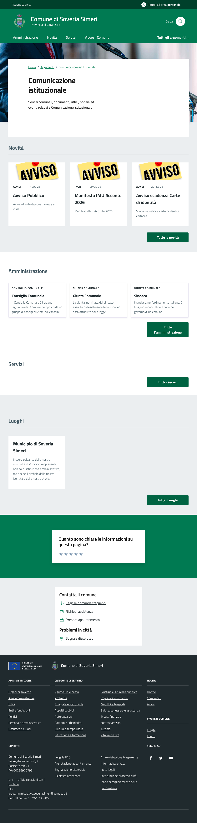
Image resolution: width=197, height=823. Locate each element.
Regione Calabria (21, 4)
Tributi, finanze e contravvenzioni (111, 719)
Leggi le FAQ (63, 757)
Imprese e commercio (114, 698)
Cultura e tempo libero (69, 728)
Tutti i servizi (168, 382)
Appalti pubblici (64, 710)
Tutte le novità (168, 237)
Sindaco (140, 296)
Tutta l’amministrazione (168, 330)
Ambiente (61, 698)
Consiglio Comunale (28, 296)
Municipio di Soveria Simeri (33, 447)
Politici (12, 716)
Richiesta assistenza (68, 775)
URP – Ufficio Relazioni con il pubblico (26, 781)
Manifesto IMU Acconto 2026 (98, 199)
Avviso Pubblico (28, 195)
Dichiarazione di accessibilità (119, 775)
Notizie (151, 692)
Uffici (11, 704)
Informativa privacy (113, 763)
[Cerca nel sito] (180, 21)
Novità (52, 37)
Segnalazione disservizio (70, 769)
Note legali (108, 769)
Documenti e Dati (19, 728)
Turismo (105, 728)
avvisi (17, 187)
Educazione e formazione (70, 735)
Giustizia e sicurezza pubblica (119, 692)
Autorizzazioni (63, 716)
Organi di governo (19, 692)
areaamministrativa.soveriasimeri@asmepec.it (37, 793)
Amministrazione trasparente (119, 757)
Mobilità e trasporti (113, 704)
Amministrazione (25, 37)
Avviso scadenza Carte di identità (158, 199)
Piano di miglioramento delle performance (119, 785)
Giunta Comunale (87, 296)
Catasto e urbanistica (68, 722)
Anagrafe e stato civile (69, 704)
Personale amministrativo (24, 722)
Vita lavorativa (110, 735)
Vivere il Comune (97, 37)
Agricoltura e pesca (67, 692)
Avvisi (150, 704)
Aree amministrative (21, 698)
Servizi (71, 37)
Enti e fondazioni (19, 710)
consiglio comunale (27, 288)
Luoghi (151, 730)
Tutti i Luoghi (168, 500)
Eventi (151, 736)
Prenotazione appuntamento (73, 763)
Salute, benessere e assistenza (120, 710)
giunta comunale (86, 288)
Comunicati (154, 698)
